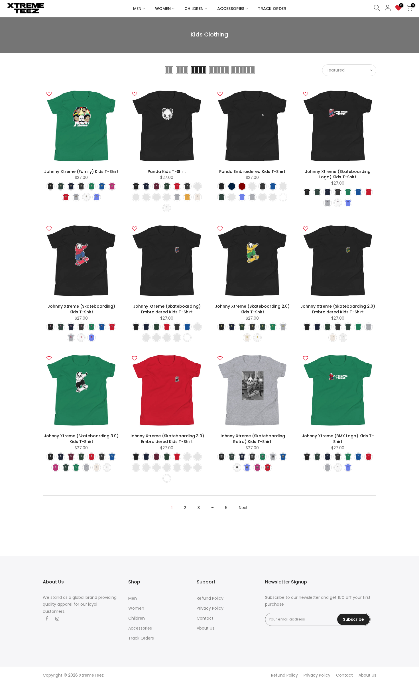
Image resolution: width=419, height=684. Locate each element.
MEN (137, 8)
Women (136, 608)
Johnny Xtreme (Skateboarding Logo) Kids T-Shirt (338, 174)
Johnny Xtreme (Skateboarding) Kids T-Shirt (81, 309)
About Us (205, 628)
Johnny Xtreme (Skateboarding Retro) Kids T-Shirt (252, 438)
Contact (205, 618)
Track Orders (141, 638)
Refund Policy (210, 598)
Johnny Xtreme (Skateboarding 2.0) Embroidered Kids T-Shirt (337, 309)
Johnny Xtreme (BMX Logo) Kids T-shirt (338, 438)
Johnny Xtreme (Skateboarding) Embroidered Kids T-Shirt (167, 309)
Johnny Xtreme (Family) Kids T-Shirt (81, 171)
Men (132, 598)
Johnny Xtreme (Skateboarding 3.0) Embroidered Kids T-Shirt (166, 438)
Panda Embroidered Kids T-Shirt (252, 171)
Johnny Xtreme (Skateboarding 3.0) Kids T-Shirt (81, 438)
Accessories (140, 628)
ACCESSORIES (230, 8)
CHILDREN (194, 8)
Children (136, 618)
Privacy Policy (210, 608)
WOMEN (163, 8)
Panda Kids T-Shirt (167, 171)
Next (243, 508)
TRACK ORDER (272, 8)
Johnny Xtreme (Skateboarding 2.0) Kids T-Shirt (252, 309)
